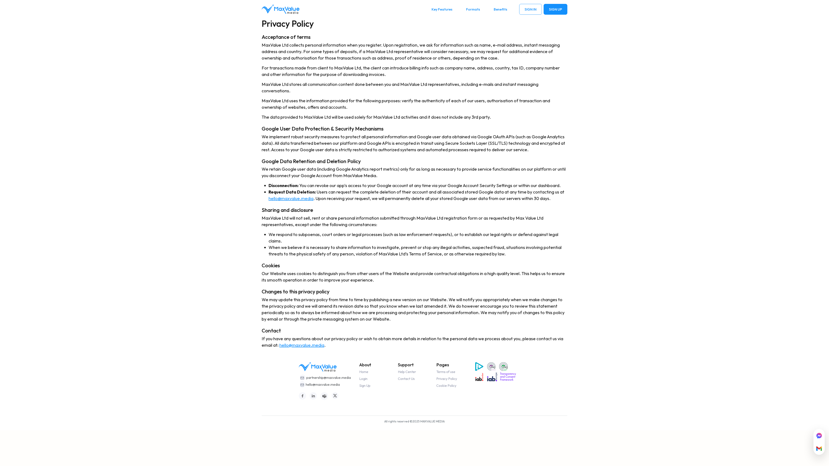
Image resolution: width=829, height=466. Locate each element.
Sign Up (555, 9)
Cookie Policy (446, 385)
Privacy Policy (446, 378)
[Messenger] (819, 435)
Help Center (407, 372)
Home (363, 372)
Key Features (442, 9)
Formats (473, 9)
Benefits (500, 9)
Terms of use (445, 372)
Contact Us (406, 378)
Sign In (530, 9)
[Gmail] (819, 448)
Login (363, 378)
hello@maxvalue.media (291, 198)
